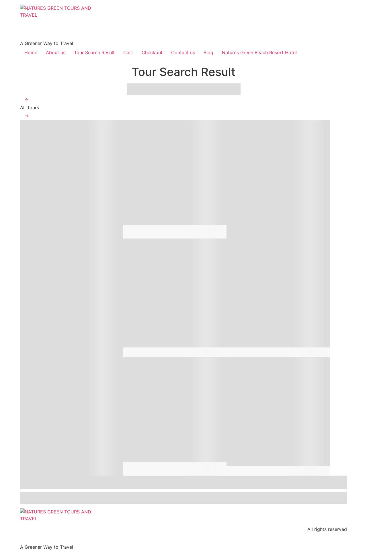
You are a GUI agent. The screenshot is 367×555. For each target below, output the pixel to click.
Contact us (183, 52)
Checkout (152, 52)
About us (55, 52)
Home (30, 52)
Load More (183, 498)
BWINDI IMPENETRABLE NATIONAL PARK (169, 195)
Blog (208, 52)
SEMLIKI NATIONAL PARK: (173, 308)
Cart (128, 52)
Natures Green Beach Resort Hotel (259, 52)
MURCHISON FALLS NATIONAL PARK (58, 195)
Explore (112, 234)
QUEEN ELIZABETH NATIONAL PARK (57, 313)
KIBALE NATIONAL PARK (274, 308)
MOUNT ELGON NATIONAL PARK (155, 431)
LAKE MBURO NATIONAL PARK (275, 195)
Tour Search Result (94, 52)
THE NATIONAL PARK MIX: (277, 427)
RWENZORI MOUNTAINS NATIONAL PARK (67, 431)
